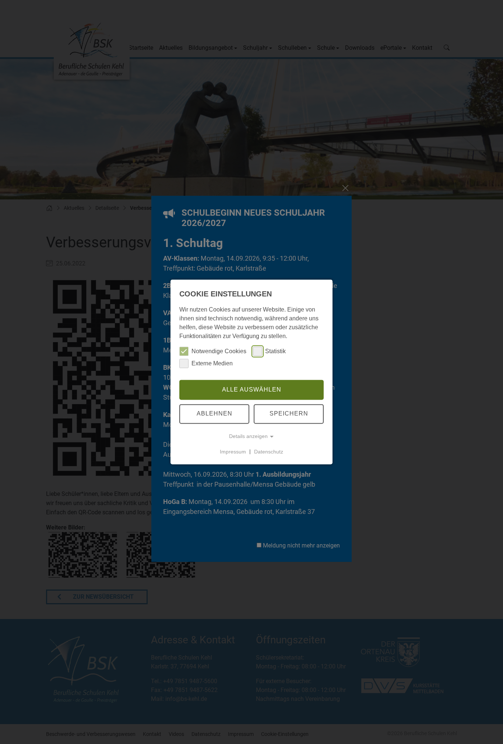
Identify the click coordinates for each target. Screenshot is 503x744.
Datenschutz (268, 452)
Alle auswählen (251, 389)
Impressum (233, 452)
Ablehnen (214, 414)
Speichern (289, 414)
